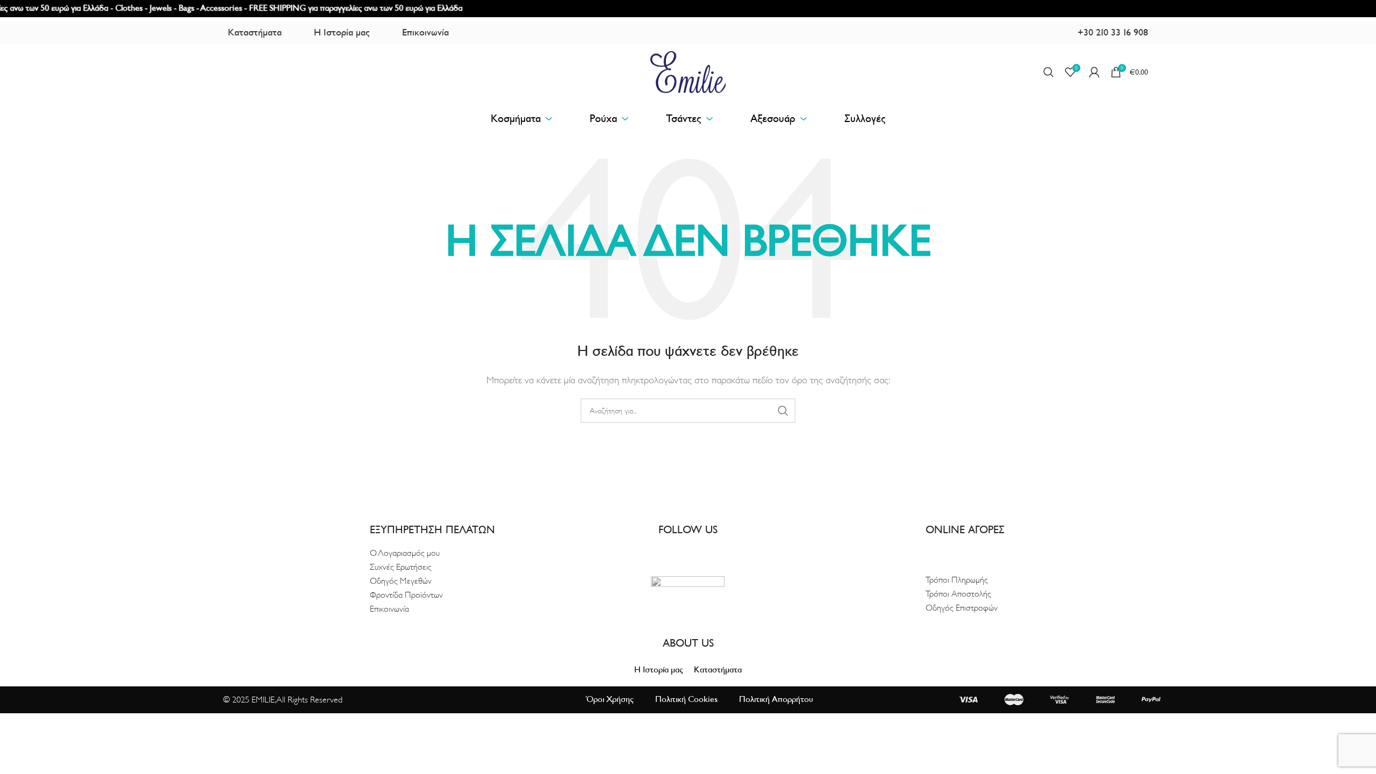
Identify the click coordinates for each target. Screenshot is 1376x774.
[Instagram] (696, 549)
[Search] (1048, 72)
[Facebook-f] (679, 549)
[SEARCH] (783, 410)
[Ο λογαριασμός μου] (1094, 72)
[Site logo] (688, 71)
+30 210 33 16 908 (1113, 32)
